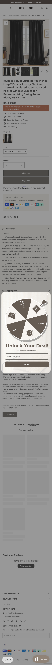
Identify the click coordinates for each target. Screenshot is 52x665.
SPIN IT (27, 364)
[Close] (48, 294)
